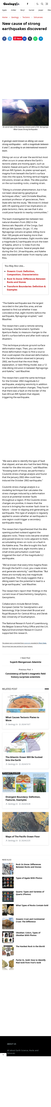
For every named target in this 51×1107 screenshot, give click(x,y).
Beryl (22, 10)
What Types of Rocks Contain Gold (32, 905)
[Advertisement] (25, 70)
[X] (32, 4)
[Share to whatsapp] (35, 39)
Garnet (31, 10)
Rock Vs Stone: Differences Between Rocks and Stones (28, 865)
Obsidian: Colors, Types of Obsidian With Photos (28, 934)
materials (27, 643)
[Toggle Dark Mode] (37, 4)
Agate (4, 10)
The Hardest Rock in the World (30, 946)
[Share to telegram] (41, 39)
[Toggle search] (42, 3)
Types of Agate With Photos (29, 878)
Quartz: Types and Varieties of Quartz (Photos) (30, 893)
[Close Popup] (3, 1054)
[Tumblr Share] (30, 39)
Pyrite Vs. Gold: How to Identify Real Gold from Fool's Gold (31, 961)
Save (19, 38)
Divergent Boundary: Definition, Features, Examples (23, 798)
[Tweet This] (10, 39)
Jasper (40, 10)
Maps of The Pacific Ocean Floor (23, 836)
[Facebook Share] (4, 39)
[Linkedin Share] (24, 39)
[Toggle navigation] (47, 4)
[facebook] (27, 4)
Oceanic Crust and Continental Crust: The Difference (30, 920)
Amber (13, 10)
